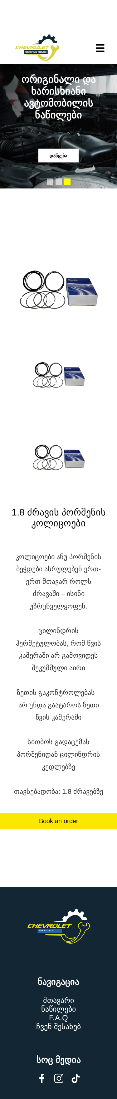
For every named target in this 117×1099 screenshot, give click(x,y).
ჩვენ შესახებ (58, 1026)
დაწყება (58, 155)
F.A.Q (58, 1018)
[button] (50, 181)
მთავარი (58, 1000)
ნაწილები (58, 1009)
